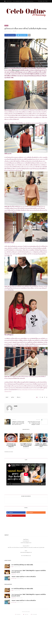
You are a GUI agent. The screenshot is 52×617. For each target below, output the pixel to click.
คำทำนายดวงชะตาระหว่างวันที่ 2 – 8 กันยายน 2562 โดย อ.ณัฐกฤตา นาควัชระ (34, 423)
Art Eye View (13, 578)
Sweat (7, 397)
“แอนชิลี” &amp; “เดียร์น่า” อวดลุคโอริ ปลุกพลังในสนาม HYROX (41, 445)
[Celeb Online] (26, 12)
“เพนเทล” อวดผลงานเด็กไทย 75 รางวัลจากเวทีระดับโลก (22, 1)
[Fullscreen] (44, 484)
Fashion (6, 25)
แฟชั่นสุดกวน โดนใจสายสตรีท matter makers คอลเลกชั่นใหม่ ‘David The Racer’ (18, 423)
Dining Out (13, 597)
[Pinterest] (44, 397)
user (15, 406)
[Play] (8, 484)
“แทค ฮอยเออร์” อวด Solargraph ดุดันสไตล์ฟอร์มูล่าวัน (11, 445)
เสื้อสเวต (18, 397)
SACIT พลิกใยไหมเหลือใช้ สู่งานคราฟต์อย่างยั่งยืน (22, 564)
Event (12, 566)
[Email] (47, 397)
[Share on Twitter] (42, 397)
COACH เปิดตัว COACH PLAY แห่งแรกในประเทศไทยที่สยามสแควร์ (26, 445)
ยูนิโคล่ (12, 397)
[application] (26, 474)
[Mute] (42, 484)
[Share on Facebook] (40, 397)
